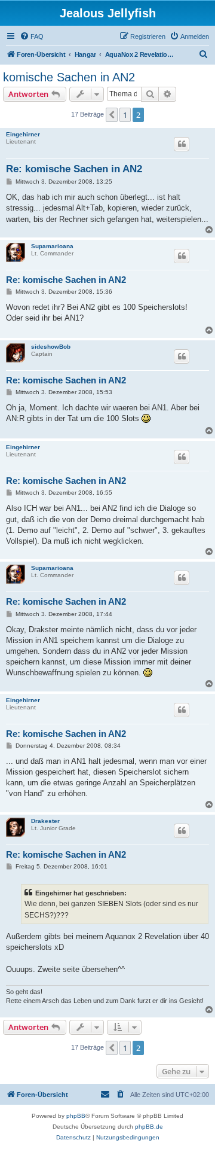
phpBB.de (149, 1126)
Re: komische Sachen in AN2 (74, 169)
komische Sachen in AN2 (69, 77)
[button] (112, 115)
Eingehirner (23, 134)
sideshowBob (50, 346)
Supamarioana (52, 246)
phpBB (75, 1116)
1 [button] (125, 114)
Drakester (45, 821)
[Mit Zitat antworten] (181, 144)
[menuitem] (32, 36)
